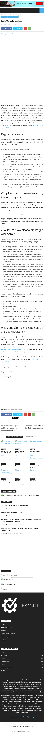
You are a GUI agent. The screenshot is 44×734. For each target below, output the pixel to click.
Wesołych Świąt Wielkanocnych (12, 512)
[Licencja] (22, 474)
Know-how (33, 480)
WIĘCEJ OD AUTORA (30, 437)
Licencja (17, 480)
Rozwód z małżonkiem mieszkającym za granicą (33, 427)
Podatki (3, 665)
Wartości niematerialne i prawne (36, 466)
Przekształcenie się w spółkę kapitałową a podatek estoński (9, 428)
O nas (3, 624)
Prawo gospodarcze (7, 668)
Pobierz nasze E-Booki (8, 634)
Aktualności (4, 655)
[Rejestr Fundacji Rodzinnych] (22, 445)
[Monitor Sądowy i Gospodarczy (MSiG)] (7, 445)
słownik (19, 409)
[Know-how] (36, 474)
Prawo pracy (14, 726)
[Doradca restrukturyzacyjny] (7, 474)
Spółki (3, 671)
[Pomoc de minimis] (7, 460)
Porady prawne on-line (26, 726)
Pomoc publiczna (20, 466)
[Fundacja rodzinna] (36, 445)
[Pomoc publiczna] (22, 460)
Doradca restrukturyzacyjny (6, 481)
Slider (2, 652)
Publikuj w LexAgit (6, 627)
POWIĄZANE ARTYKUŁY (15, 437)
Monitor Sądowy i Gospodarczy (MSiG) (6, 451)
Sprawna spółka (5, 637)
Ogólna (3, 658)
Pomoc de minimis (6, 466)
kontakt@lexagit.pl (7, 508)
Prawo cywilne (5, 661)
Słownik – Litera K (13, 17)
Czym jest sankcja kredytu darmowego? (15, 505)
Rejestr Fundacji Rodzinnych (19, 451)
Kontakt (3, 640)
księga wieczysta (10, 409)
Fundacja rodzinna (35, 451)
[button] (41, 10)
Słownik (4, 17)
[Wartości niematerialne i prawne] (36, 460)
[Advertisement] (22, 79)
